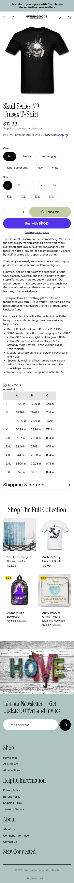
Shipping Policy (12, 803)
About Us (9, 829)
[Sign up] (65, 725)
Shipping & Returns (24, 485)
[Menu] (4, 17)
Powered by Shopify (48, 870)
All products (10, 764)
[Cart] (69, 17)
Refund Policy (11, 796)
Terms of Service (13, 809)
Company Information (16, 835)
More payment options (37, 232)
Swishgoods (30, 870)
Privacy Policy (11, 790)
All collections (11, 770)
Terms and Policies (37, 877)
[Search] (13, 17)
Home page (10, 757)
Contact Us (10, 841)
